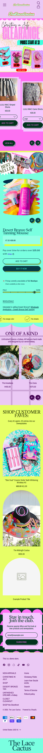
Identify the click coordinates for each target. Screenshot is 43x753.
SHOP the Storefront (11, 704)
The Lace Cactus (15, 709)
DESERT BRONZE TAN (10, 687)
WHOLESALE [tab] (8, 301)
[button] (38, 3)
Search (27, 686)
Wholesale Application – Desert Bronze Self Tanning (21, 308)
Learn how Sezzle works (31, 681)
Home (26, 673)
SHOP (5, 682)
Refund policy (29, 693)
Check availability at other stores (15, 284)
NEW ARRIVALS (9, 673)
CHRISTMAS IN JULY (9, 678)
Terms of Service (30, 690)
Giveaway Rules (30, 676)
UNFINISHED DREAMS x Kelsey (10, 694)
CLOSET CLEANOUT (7, 700)
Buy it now (21, 268)
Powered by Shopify (30, 709)
